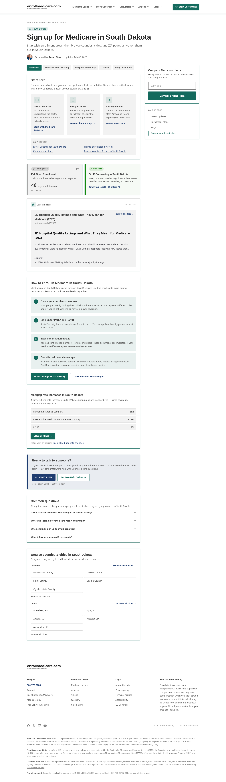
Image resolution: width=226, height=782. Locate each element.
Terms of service (123, 694)
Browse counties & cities (163, 133)
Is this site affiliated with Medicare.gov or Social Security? (61, 512)
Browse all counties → (124, 565)
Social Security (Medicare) (40, 694)
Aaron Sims (55, 57)
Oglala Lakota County (44, 589)
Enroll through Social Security (49, 376)
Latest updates (158, 116)
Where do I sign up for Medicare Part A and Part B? (58, 520)
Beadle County (94, 580)
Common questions (43, 151)
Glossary (75, 699)
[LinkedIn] (39, 725)
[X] (34, 725)
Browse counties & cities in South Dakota (105, 151)
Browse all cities (39, 634)
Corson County (94, 572)
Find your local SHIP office (103, 186)
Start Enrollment (188, 6)
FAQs (153, 127)
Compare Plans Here (172, 95)
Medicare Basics (80, 6)
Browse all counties (41, 596)
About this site (122, 685)
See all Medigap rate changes (68, 442)
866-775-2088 (45, 477)
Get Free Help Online (72, 477)
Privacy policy (122, 690)
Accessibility (121, 699)
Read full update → (124, 214)
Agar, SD (91, 610)
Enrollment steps (160, 121)
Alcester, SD (93, 618)
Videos (74, 694)
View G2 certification (35, 767)
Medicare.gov (34, 699)
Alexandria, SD (40, 627)
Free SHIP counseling (38, 704)
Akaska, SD (38, 618)
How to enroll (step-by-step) (98, 146)
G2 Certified (121, 704)
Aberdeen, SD (40, 610)
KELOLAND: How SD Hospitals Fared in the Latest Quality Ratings (71, 262)
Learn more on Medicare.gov (88, 376)
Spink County (40, 580)
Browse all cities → (126, 603)
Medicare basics (79, 685)
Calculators (125, 6)
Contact (31, 690)
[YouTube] (45, 725)
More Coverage (104, 6)
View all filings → (43, 435)
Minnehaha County (43, 572)
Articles (142, 6)
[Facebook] (28, 725)
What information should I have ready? (51, 537)
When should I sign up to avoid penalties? (53, 528)
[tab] (34, 67)
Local (156, 6)
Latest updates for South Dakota (49, 146)
